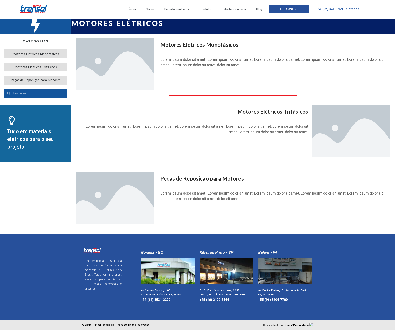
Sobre (150, 9)
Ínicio (132, 9)
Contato (205, 9)
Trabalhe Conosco (233, 9)
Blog (259, 9)
